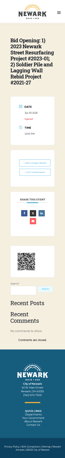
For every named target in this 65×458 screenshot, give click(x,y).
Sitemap (46, 446)
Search (14, 283)
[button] (59, 13)
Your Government (33, 417)
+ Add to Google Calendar (35, 163)
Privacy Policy (11, 446)
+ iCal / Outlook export (35, 172)
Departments (33, 414)
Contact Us (33, 424)
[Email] (33, 221)
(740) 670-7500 (32, 395)
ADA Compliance (30, 446)
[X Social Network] (33, 213)
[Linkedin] (41, 213)
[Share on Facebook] (24, 213)
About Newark (33, 421)
